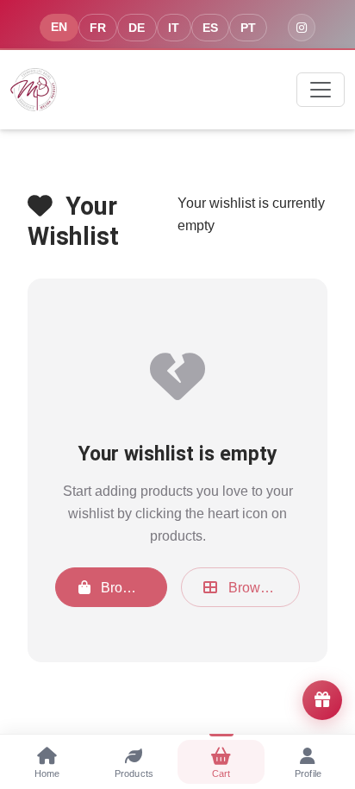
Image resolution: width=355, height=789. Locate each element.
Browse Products (132, 587)
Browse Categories (262, 587)
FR (98, 27)
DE (136, 27)
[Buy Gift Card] (322, 700)
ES (210, 27)
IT (173, 27)
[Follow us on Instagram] (301, 27)
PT (248, 27)
